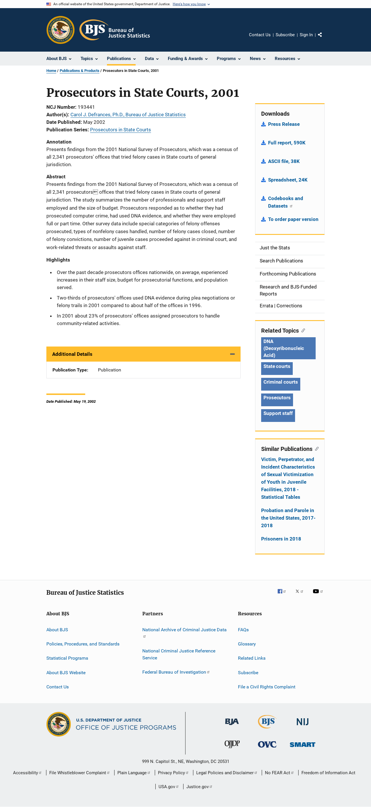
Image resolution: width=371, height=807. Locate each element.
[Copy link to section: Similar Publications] (315, 448)
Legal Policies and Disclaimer (225, 772)
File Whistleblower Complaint (77, 772)
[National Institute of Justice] (302, 726)
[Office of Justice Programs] (60, 30)
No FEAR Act (277, 772)
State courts (276, 366)
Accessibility (25, 772)
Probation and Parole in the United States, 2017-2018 (288, 517)
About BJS (57, 629)
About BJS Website (66, 672)
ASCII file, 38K (284, 161)
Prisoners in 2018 (281, 539)
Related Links (251, 658)
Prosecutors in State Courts (120, 130)
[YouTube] (318, 595)
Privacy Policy (171, 772)
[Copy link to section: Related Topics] (302, 330)
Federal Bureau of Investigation (174, 672)
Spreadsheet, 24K (288, 180)
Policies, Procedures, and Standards (82, 644)
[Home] (114, 29)
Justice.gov (197, 786)
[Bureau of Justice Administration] (232, 726)
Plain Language (132, 772)
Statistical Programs (67, 658)
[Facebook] (284, 595)
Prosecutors (277, 397)
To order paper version (293, 219)
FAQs (243, 629)
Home (51, 70)
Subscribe (285, 34)
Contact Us (260, 34)
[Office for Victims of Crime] (267, 748)
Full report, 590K (286, 143)
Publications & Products (79, 70)
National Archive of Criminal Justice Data (184, 629)
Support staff (278, 413)
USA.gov (167, 786)
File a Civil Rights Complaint (266, 687)
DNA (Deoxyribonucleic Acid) (283, 348)
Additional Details (72, 354)
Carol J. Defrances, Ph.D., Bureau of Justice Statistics (128, 114)
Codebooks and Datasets (285, 202)
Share (324, 39)
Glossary (247, 644)
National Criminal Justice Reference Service (178, 654)
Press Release (284, 124)
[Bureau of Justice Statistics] (267, 729)
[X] (301, 595)
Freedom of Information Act (328, 772)
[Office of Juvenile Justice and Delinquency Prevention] (232, 749)
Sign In (306, 34)
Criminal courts (280, 382)
